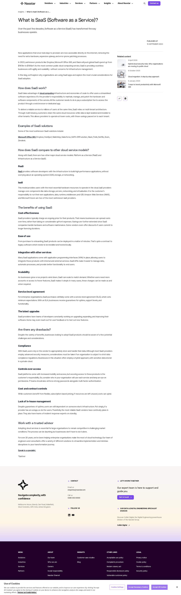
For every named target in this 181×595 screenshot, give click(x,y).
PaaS (20, 172)
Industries (64, 3)
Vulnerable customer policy (117, 575)
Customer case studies (86, 558)
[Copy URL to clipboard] (119, 98)
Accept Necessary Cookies (138, 587)
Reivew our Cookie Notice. (27, 592)
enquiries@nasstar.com (76, 490)
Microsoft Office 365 (27, 137)
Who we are (52, 562)
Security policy (141, 571)
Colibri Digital (122, 525)
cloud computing (47, 93)
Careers (51, 566)
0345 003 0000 (74, 498)
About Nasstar (124, 3)
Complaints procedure (115, 562)
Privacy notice (141, 558)
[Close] (177, 587)
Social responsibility (55, 571)
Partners (93, 3)
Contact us (154, 3)
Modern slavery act (114, 566)
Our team (51, 558)
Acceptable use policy (115, 558)
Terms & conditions (143, 566)
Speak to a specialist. (27, 450)
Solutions (49, 3)
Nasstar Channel (54, 575)
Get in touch (124, 497)
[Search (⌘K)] (145, 3)
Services (79, 3)
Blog (79, 562)
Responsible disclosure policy (118, 571)
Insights (107, 3)
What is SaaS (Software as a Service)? (39, 12)
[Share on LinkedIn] (125, 98)
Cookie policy (141, 562)
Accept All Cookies (159, 587)
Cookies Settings (117, 587)
